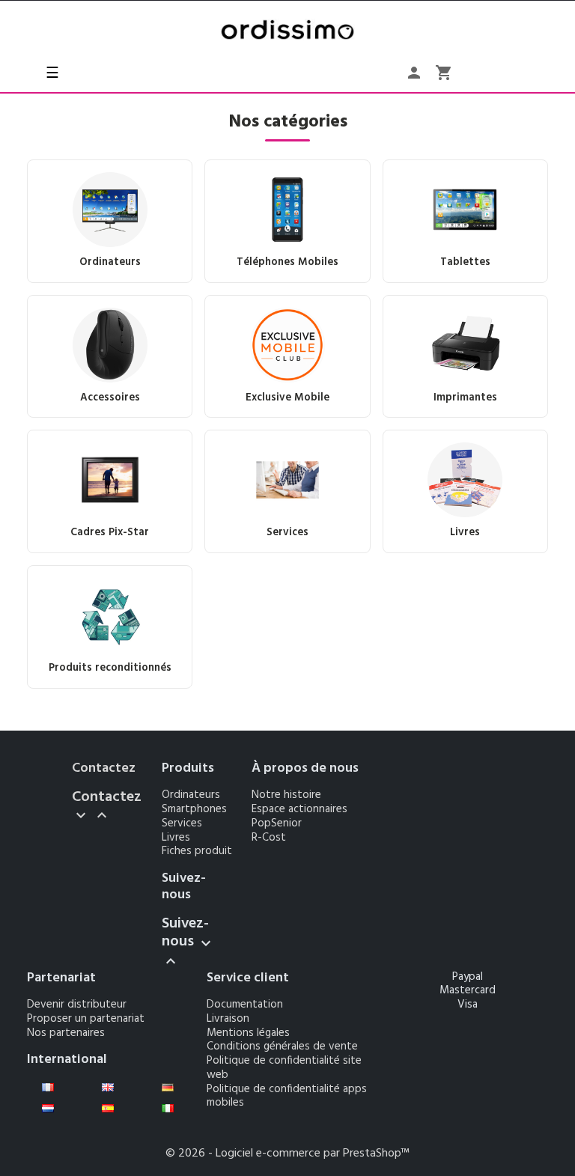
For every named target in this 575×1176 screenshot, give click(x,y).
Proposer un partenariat (85, 1019)
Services (182, 823)
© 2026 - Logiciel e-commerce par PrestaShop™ (287, 1153)
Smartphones (194, 809)
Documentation (245, 1005)
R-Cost (269, 838)
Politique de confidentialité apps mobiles (287, 1096)
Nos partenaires (66, 1033)
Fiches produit (197, 851)
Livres (176, 838)
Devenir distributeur (77, 1005)
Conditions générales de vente (282, 1046)
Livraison (228, 1019)
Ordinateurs (191, 795)
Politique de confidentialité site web (284, 1068)
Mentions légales (248, 1033)
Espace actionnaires (299, 809)
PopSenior (277, 823)
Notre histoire (286, 795)
